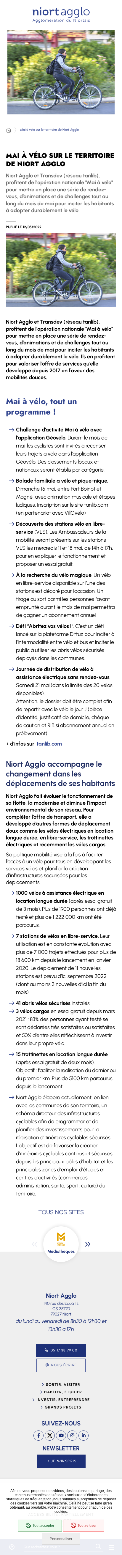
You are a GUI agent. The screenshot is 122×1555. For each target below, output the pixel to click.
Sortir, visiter (63, 1384)
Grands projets (63, 1407)
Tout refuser (87, 1526)
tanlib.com (49, 744)
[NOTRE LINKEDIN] (83, 1435)
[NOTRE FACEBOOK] (38, 1435)
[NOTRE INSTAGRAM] (72, 1435)
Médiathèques (61, 1251)
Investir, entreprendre (63, 1400)
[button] (61, 270)
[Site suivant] (87, 1244)
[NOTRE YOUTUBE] (61, 1435)
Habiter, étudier (63, 1392)
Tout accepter (43, 1526)
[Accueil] (8, 130)
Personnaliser (61, 1539)
